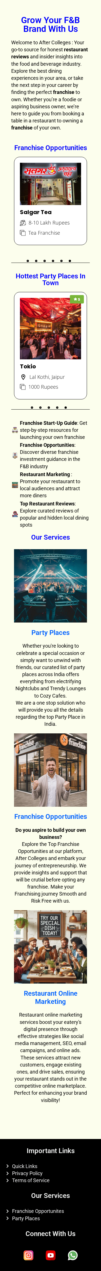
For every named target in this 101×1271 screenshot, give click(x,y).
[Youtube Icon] (50, 1255)
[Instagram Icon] (28, 1255)
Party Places (50, 633)
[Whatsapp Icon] (72, 1255)
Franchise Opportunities (50, 817)
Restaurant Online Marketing (50, 997)
